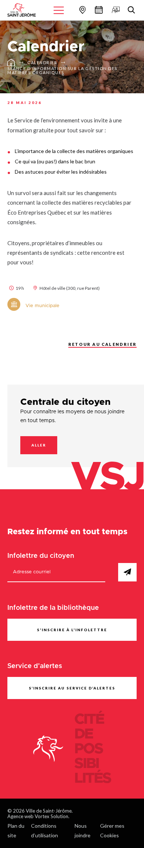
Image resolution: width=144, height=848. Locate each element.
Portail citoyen (115, 10)
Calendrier (98, 10)
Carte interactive (82, 10)
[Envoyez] (127, 572)
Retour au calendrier (102, 344)
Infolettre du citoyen (40, 556)
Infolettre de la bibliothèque (53, 608)
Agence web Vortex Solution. (38, 816)
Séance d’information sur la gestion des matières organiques (62, 70)
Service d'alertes (34, 666)
